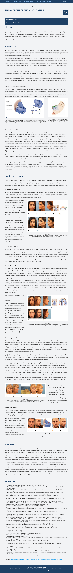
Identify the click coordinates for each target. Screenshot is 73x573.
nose (36, 559)
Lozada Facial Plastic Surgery (46, 568)
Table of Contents (11, 6)
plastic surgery (41, 559)
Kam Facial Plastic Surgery (30, 570)
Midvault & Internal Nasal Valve (22, 6)
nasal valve (33, 559)
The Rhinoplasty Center (22, 568)
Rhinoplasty (46, 559)
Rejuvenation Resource (20, 570)
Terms (37, 567)
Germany (18, 559)
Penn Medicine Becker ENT (12, 568)
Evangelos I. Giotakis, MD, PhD (22, 12)
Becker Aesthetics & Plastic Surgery (59, 568)
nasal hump (28, 559)
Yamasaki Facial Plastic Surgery (42, 570)
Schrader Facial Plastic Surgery (33, 568)
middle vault (22, 559)
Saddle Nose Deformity (53, 559)
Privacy (40, 567)
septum (60, 559)
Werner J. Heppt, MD (10, 12)
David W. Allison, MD (53, 570)
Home (6, 6)
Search (34, 567)
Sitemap (44, 567)
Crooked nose (13, 559)
